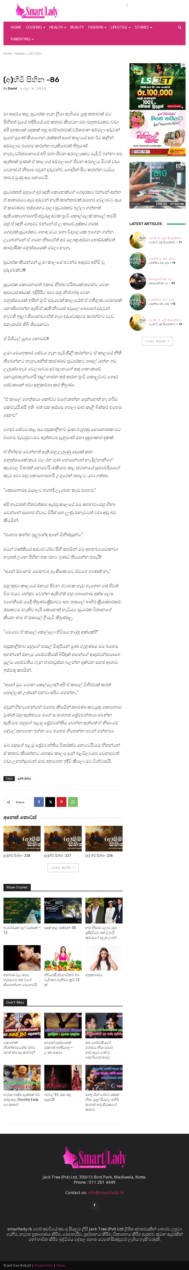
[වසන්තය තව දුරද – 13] (137, 301)
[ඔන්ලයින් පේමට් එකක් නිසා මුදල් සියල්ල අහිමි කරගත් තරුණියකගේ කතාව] (104, 1077)
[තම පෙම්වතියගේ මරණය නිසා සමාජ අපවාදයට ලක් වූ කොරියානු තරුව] (104, 1025)
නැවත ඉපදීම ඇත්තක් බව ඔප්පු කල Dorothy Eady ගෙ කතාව (21, 1099)
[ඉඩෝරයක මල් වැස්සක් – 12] (22, 910)
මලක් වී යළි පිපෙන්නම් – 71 (165, 242)
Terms (60, 1265)
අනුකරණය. (94, 975)
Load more (61, 867)
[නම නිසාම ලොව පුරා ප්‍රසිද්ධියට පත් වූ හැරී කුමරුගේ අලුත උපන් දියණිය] (104, 910)
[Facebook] (39, 802)
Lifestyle (119, 27)
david (12, 88)
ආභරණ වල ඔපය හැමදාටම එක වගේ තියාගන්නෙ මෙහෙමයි (20, 980)
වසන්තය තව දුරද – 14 (162, 262)
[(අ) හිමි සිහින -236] (104, 838)
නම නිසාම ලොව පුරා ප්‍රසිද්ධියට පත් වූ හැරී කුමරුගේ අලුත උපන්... (102, 932)
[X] (50, 802)
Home (16, 27)
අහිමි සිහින (35, 53)
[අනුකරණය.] (104, 958)
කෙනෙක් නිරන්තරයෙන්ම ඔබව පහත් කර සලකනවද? (19, 1047)
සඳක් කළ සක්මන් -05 (60, 928)
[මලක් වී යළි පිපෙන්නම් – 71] (137, 240)
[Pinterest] (61, 802)
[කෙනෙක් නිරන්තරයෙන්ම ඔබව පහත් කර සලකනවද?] (22, 1025)
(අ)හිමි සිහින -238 (16, 856)
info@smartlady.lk (106, 1192)
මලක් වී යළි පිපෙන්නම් (165, 238)
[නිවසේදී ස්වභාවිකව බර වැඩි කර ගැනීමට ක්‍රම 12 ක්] (62, 958)
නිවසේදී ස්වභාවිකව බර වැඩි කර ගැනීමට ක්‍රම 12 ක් (61, 980)
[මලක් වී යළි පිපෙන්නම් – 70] (137, 322)
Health (56, 27)
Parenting (20, 39)
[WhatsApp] (73, 802)
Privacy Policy (43, 1265)
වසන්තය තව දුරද (162, 258)
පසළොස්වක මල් (161, 279)
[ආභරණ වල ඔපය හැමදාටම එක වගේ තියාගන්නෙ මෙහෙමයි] (22, 958)
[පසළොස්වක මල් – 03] (137, 281)
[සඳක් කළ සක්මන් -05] (62, 910)
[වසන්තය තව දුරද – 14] (137, 260)
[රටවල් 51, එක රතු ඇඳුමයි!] (62, 1077)
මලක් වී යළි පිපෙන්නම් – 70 (165, 324)
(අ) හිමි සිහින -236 (99, 856)
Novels (20, 53)
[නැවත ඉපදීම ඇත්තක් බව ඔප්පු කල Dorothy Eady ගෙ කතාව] (22, 1077)
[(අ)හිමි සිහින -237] (62, 838)
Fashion (95, 27)
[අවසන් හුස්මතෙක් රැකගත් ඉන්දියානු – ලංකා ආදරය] (62, 1025)
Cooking (34, 27)
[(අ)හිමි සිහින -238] (22, 838)
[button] (180, 27)
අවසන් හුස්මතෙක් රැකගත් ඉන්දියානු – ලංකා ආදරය (58, 1047)
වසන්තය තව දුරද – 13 (162, 303)
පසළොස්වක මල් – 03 (162, 283)
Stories (142, 27)
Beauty (77, 27)
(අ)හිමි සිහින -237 (57, 856)
